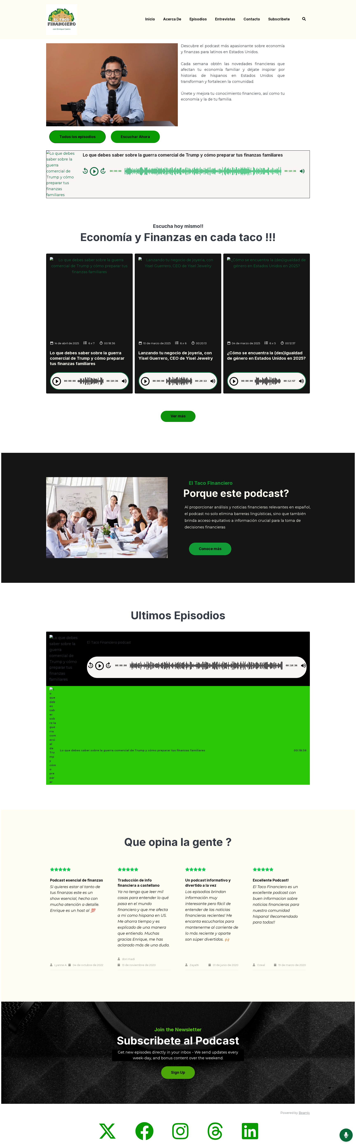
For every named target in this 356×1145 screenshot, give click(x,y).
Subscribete (279, 19)
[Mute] (302, 171)
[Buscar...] (302, 20)
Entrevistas (225, 19)
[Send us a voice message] (346, 1135)
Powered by (295, 1113)
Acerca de (172, 19)
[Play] (94, 171)
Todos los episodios (77, 137)
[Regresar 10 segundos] (85, 170)
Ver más (178, 416)
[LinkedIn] (250, 1138)
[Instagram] (180, 1138)
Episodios (198, 19)
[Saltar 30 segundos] (103, 170)
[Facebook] (144, 1138)
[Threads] (215, 1138)
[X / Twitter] (107, 1138)
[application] (193, 171)
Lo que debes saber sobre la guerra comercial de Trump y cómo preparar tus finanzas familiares (87, 358)
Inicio (150, 19)
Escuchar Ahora (135, 137)
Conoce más (210, 549)
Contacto (252, 19)
